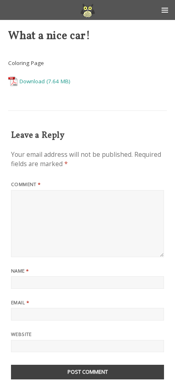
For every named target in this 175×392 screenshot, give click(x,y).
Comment (26, 184)
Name (20, 271)
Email (20, 302)
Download (32, 81)
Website (21, 334)
